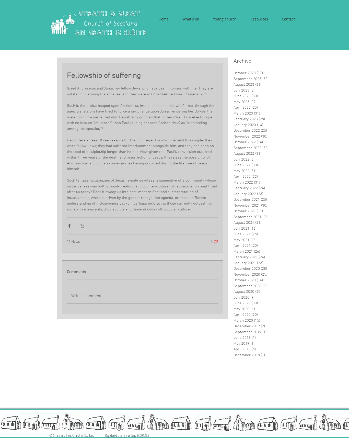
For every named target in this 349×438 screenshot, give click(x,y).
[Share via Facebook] (69, 225)
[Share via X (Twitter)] (81, 225)
